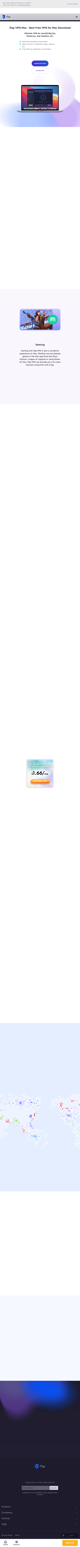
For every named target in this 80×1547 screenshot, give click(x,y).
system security (45, 1357)
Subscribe (53, 1488)
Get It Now (40, 781)
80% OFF (70, 1543)
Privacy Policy (7, 1535)
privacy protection (28, 1357)
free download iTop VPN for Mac (47, 938)
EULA (17, 1535)
